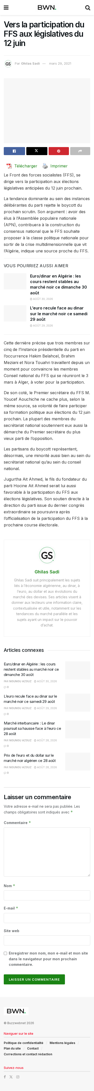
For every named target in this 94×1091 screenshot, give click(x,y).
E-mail (11, 908)
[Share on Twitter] (37, 151)
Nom (9, 885)
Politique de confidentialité (23, 1043)
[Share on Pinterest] (59, 151)
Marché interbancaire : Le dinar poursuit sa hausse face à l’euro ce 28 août (32, 728)
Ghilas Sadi (30, 63)
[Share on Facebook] (14, 151)
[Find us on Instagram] (17, 1077)
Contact (33, 1048)
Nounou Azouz (20, 681)
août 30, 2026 (42, 298)
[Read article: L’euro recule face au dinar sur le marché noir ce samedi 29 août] (15, 313)
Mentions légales (62, 1043)
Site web (11, 931)
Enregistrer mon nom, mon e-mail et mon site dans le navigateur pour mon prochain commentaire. (48, 959)
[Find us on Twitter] (11, 1077)
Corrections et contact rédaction (28, 1054)
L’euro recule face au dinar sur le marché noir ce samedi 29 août (58, 313)
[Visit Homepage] (47, 7)
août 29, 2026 (42, 325)
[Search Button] (87, 7)
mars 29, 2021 (60, 63)
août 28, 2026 (46, 740)
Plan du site (12, 1048)
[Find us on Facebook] (5, 1077)
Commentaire (17, 822)
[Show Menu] (6, 7)
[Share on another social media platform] (80, 151)
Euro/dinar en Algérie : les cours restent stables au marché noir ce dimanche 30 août (31, 669)
